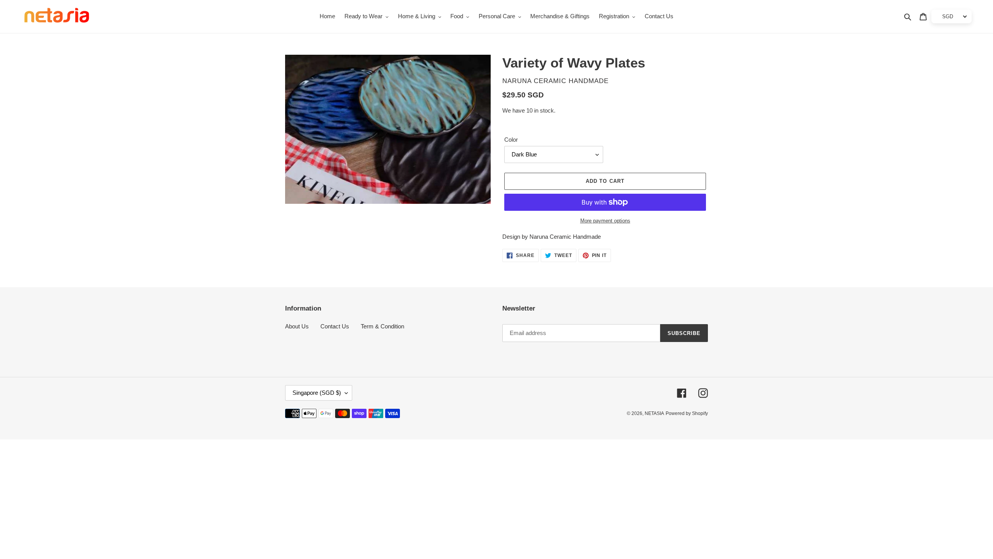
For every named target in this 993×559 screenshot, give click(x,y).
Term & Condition (382, 326)
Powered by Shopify (687, 413)
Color (511, 139)
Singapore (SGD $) (316, 392)
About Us (297, 326)
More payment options (605, 221)
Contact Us (334, 326)
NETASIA (654, 413)
